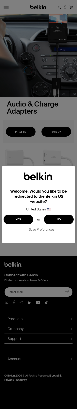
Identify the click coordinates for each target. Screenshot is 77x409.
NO (59, 219)
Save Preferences (41, 229)
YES (18, 219)
